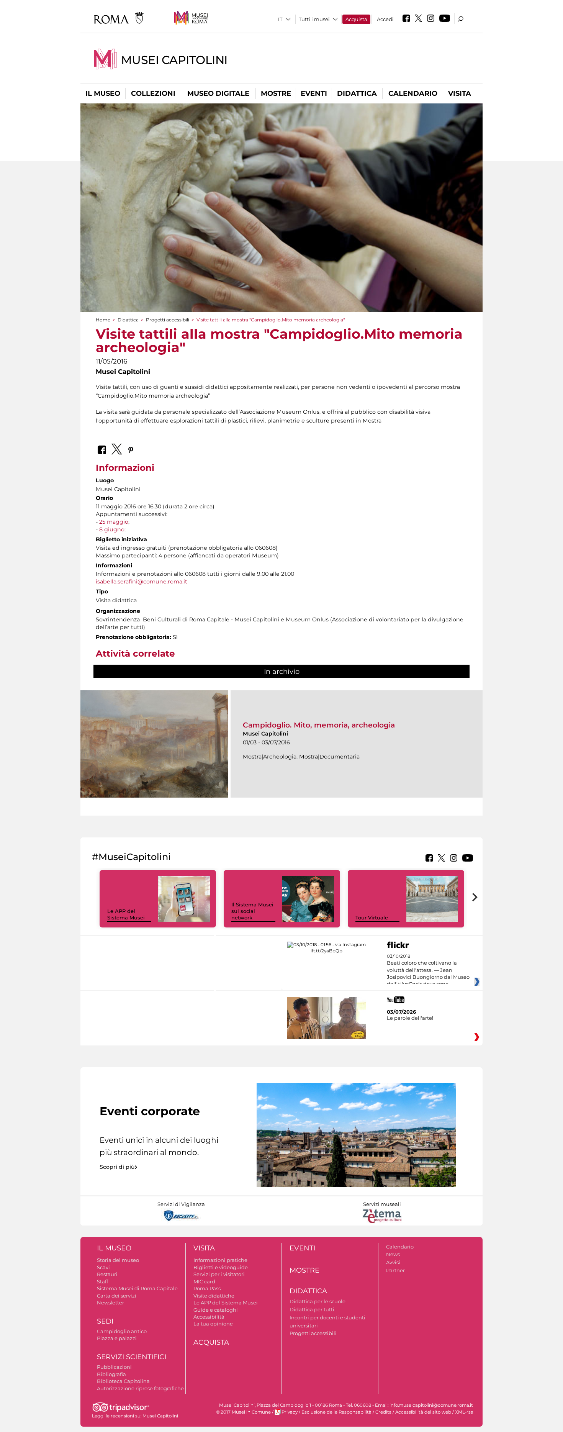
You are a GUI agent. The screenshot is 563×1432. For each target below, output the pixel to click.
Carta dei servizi (116, 1296)
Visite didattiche (213, 1296)
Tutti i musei (314, 19)
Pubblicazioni (114, 1367)
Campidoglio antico (122, 1331)
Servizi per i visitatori (219, 1274)
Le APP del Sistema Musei (126, 914)
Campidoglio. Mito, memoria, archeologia (319, 725)
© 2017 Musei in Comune (243, 1412)
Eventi (314, 93)
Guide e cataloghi (215, 1310)
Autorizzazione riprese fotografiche (140, 1388)
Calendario (412, 93)
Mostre (276, 93)
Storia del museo (118, 1260)
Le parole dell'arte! (410, 1018)
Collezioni (153, 93)
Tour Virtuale (371, 917)
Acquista (356, 19)
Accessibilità (208, 1317)
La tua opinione (213, 1324)
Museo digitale (218, 93)
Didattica (357, 93)
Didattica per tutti (312, 1309)
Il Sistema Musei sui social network (252, 911)
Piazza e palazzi (117, 1338)
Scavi (103, 1267)
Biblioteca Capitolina (123, 1381)
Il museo (102, 93)
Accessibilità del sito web (423, 1412)
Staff (102, 1281)
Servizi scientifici (131, 1356)
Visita (459, 93)
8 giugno (111, 529)
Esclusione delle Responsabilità (336, 1412)
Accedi (385, 19)
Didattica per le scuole (317, 1301)
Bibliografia (111, 1374)
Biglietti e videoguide (220, 1267)
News (393, 1254)
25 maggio (113, 521)
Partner (395, 1270)
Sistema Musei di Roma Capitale (137, 1288)
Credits (383, 1412)
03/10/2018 (428, 970)
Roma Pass (207, 1288)
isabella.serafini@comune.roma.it (141, 581)
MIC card (204, 1281)
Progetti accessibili (167, 320)
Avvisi (393, 1262)
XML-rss (464, 1412)
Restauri (107, 1274)
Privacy (290, 1412)
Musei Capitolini (174, 60)
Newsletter (110, 1302)
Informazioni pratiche (220, 1260)
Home (103, 320)
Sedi (105, 1321)
